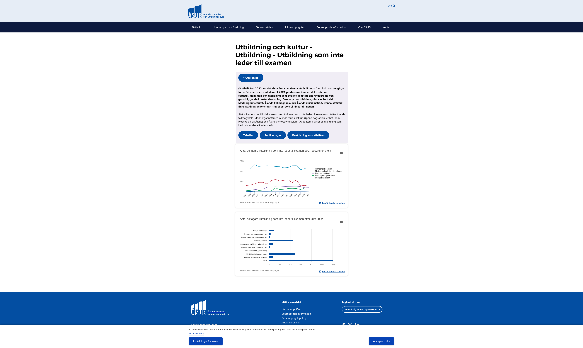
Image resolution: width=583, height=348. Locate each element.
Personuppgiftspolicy (293, 318)
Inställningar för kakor (205, 341)
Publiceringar (272, 135)
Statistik (196, 27)
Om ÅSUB (364, 27)
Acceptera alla (381, 341)
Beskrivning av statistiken (308, 135)
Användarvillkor (290, 322)
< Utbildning (251, 78)
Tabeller (248, 135)
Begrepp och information (331, 27)
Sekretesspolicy (196, 333)
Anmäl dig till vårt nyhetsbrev (361, 309)
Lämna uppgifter (294, 27)
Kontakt (387, 27)
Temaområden (264, 27)
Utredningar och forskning (228, 27)
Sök (390, 5)
